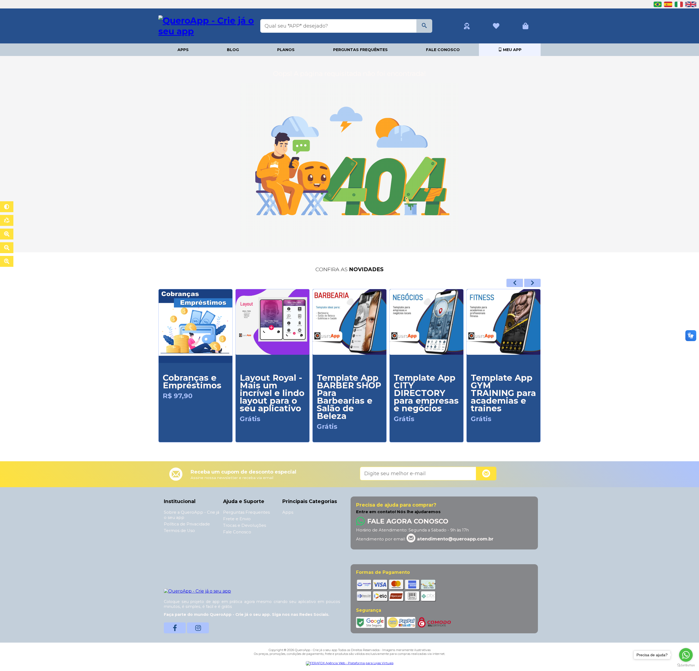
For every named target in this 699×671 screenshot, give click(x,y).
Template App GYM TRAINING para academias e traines (503, 393)
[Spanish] (668, 4)
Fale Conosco (443, 49)
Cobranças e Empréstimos (192, 382)
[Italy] (679, 4)
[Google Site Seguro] (371, 622)
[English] (690, 4)
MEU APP (512, 49)
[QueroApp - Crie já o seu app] (206, 25)
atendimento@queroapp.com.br (454, 539)
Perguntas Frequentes (246, 512)
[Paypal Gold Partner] (401, 622)
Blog (233, 49)
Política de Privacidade (187, 524)
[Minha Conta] (467, 26)
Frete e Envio (237, 518)
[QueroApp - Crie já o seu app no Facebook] (175, 627)
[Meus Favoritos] (496, 26)
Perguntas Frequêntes (360, 49)
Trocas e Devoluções (244, 525)
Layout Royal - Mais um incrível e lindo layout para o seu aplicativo (272, 393)
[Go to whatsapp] (686, 655)
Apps (183, 49)
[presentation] (515, 283)
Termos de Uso (179, 530)
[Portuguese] (658, 4)
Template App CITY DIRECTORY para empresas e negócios (426, 393)
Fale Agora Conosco (407, 521)
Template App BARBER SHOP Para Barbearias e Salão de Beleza (349, 397)
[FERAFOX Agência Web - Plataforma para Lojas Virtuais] (349, 663)
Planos (286, 49)
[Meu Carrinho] (525, 26)
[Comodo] (434, 622)
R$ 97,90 (177, 396)
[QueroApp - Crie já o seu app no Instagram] (198, 627)
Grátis (250, 419)
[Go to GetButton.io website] (686, 665)
